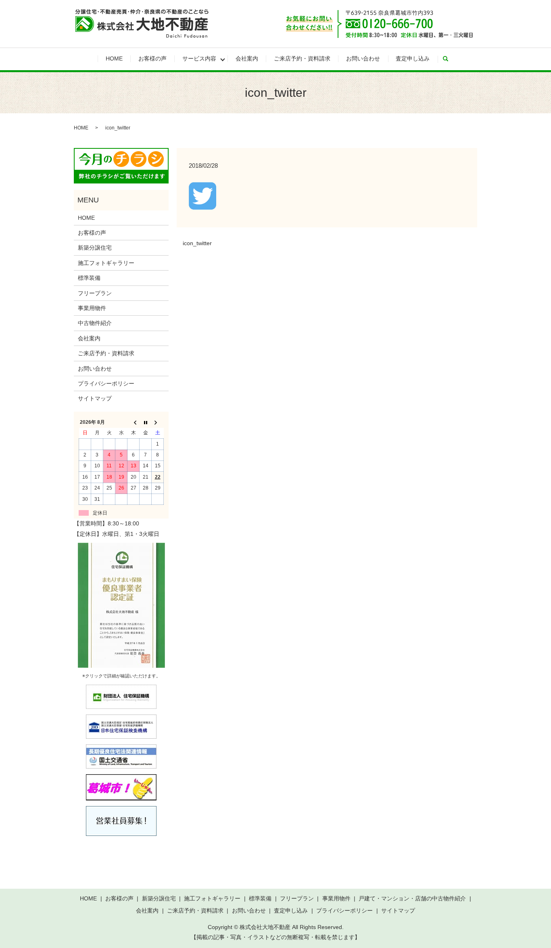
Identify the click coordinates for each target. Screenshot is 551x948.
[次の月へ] (158, 422)
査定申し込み (413, 58)
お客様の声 (152, 58)
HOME (114, 58)
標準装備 (89, 278)
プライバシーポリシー (106, 383)
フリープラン (95, 293)
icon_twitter (197, 243)
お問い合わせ (363, 58)
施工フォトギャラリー (106, 263)
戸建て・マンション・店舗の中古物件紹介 (412, 898)
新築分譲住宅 (95, 247)
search (449, 59)
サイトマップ (95, 398)
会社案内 (247, 58)
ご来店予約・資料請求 (302, 58)
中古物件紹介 (95, 323)
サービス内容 (199, 58)
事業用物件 (92, 308)
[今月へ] (146, 422)
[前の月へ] (133, 422)
